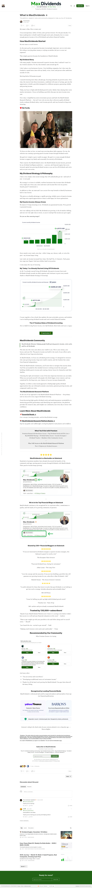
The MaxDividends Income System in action (30, 847)
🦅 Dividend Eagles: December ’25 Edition (33, 832)
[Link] (18, 41)
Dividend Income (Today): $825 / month (30, 858)
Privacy (18, 886)
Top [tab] (21, 828)
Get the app (51, 886)
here (61, 740)
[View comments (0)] (34, 839)
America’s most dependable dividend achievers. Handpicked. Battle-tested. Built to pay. (38, 834)
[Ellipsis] (71, 800)
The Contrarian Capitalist (29, 800)
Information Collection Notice (45, 761)
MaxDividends (26, 20)
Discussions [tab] (31, 828)
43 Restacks (36, 766)
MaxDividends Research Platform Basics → (38, 421)
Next (67, 776)
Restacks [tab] (29, 786)
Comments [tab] (23, 786)
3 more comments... (24, 820)
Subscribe (80, 6)
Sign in (87, 6)
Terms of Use (53, 759)
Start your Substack (43, 886)
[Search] (71, 5)
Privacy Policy (57, 761)
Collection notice (27, 886)
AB (23, 808)
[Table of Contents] (2, 444)
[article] (46, 836)
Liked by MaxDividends (29, 801)
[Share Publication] (74, 5)
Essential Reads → (29, 414)
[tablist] (26, 786)
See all (23, 866)
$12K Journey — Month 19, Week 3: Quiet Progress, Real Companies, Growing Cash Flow (38, 856)
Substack (77, 886)
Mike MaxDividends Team (30, 848)
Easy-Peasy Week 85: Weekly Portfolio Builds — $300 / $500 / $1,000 (38, 844)
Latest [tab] (25, 828)
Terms (22, 886)
